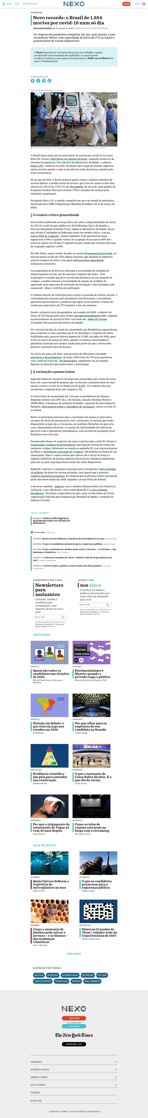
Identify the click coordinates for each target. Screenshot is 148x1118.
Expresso (37, 544)
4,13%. (82, 386)
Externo (37, 539)
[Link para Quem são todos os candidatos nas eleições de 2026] (50, 652)
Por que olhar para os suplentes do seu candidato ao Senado (91, 726)
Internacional (70, 975)
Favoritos (38, 566)
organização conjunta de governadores (53, 445)
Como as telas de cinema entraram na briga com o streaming (92, 827)
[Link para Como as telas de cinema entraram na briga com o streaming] (91, 806)
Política (38, 975)
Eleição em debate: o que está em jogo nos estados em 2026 (48, 726)
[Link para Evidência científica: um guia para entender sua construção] (50, 756)
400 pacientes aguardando (88, 260)
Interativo (38, 558)
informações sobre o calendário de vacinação (68, 406)
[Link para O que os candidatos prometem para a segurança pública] (98, 863)
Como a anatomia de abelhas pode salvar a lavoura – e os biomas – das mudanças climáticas (50, 936)
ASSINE (126, 4)
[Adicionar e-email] (63, 617)
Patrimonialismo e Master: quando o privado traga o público (92, 674)
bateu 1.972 (37, 166)
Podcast (77, 667)
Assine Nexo (74, 1018)
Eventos (36, 1101)
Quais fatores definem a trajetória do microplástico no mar (73, 538)
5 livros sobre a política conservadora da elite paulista (72, 566)
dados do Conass (97, 319)
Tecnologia (61, 981)
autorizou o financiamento (46, 357)
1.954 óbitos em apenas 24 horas (68, 159)
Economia (52, 975)
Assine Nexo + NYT (74, 1044)
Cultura (102, 975)
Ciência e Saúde (42, 981)
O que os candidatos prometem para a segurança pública (73, 544)
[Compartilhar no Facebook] (33, 81)
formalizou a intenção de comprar (63, 451)
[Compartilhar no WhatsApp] (49, 81)
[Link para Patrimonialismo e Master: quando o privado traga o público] (91, 652)
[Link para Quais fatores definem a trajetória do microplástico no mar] (50, 863)
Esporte (76, 981)
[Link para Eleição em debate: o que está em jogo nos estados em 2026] (50, 705)
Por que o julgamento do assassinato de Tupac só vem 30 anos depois (51, 827)
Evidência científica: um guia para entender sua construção (50, 777)
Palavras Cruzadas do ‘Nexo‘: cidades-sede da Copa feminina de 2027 (99, 932)
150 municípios (68, 360)
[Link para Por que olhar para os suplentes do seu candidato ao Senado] (91, 705)
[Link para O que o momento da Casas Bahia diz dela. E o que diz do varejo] (91, 756)
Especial (35, 667)
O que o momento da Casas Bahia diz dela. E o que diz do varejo (93, 777)
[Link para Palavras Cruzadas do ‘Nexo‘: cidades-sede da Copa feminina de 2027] (98, 911)
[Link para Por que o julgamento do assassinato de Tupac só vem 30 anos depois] (50, 806)
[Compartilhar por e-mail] (44, 81)
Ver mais (74, 953)
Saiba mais (50, 532)
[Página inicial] (74, 3)
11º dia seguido (74, 186)
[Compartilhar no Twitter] (38, 81)
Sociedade (88, 975)
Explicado (36, 770)
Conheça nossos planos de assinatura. (65, 58)
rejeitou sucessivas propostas (48, 476)
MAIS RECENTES (30, 4)
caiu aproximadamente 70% (90, 315)
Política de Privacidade (43, 624)
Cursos (35, 1092)
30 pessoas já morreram (98, 253)
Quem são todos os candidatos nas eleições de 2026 (51, 674)
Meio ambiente (92, 981)
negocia (59, 486)
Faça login (74, 1026)
